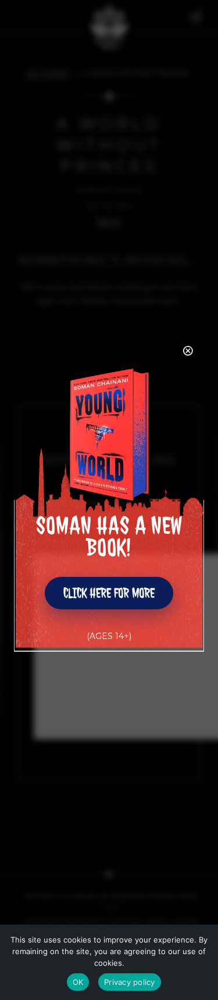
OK (78, 982)
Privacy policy (129, 982)
